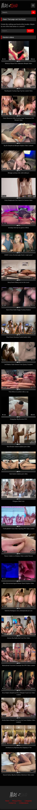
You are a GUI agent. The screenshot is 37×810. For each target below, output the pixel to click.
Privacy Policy (16, 801)
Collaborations (23, 803)
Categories (28, 801)
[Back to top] (31, 804)
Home (7, 801)
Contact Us (12, 803)
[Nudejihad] (15, 5)
